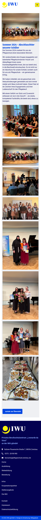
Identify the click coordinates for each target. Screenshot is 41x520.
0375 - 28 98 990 (11, 454)
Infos (3, 481)
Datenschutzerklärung (10, 509)
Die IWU (4, 494)
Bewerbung (6, 475)
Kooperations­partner (9, 486)
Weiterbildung (7, 471)
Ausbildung (6, 466)
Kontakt (4, 501)
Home (4, 462)
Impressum (6, 505)
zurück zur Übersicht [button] (13, 411)
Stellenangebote (8, 490)
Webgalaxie (34, 518)
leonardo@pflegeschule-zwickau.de (18, 458)
